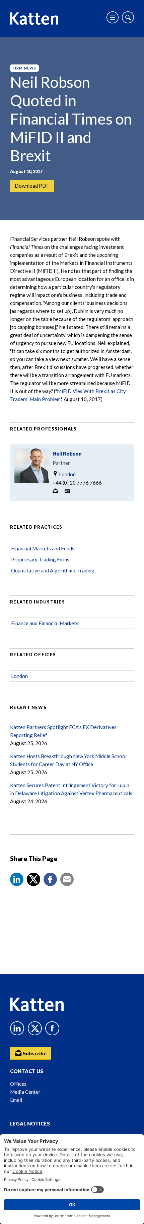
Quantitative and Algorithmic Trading (52, 570)
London (67, 474)
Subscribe (34, 1053)
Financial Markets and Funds (42, 548)
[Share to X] (33, 879)
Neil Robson (67, 454)
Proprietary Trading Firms (40, 559)
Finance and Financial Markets (44, 623)
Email (16, 1100)
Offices (18, 1084)
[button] (16, 879)
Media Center (25, 1092)
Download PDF (32, 186)
